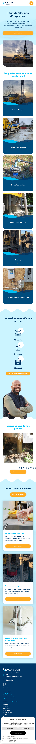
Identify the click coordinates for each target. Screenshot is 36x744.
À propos (5, 704)
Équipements (6, 708)
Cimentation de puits (9, 697)
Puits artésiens (7, 691)
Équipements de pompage (10, 701)
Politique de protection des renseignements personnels (15, 738)
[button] (19, 468)
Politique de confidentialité (8, 736)
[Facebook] (4, 684)
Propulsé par (5, 740)
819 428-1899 (9, 679)
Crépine (5, 699)
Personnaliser (26, 728)
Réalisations (6, 710)
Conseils (5, 706)
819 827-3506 (9, 680)
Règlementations (7, 712)
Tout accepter (18, 733)
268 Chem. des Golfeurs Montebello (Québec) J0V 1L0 (13, 675)
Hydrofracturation (8, 695)
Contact (5, 714)
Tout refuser (9, 728)
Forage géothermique (9, 693)
